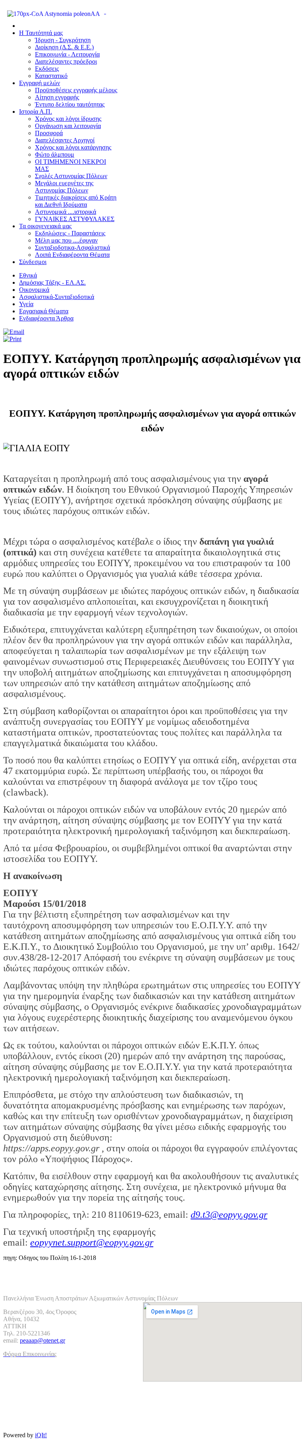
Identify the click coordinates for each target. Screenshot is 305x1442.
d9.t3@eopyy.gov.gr (229, 1214)
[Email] (13, 331)
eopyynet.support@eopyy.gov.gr (91, 1242)
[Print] (12, 339)
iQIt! (41, 1435)
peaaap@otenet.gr (42, 1340)
